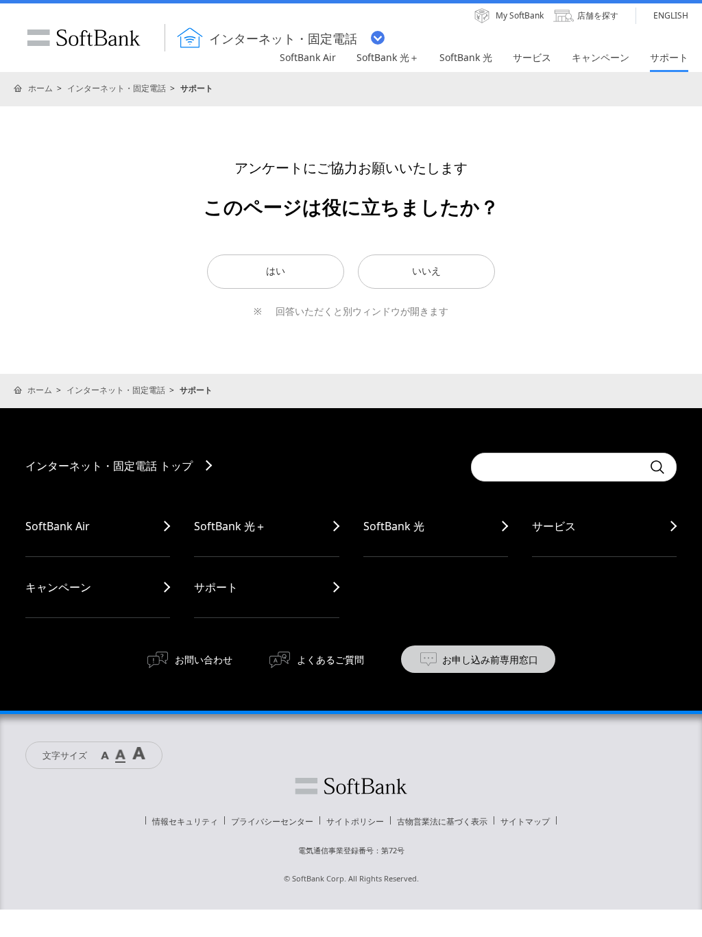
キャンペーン (58, 587)
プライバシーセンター (272, 821)
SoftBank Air (57, 526)
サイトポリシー (355, 821)
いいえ (426, 270)
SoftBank (83, 37)
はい (275, 270)
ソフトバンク (351, 786)
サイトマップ (525, 821)
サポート (216, 587)
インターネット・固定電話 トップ (109, 465)
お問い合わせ (203, 659)
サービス (554, 526)
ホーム (40, 88)
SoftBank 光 (393, 526)
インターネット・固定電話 (116, 88)
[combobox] (557, 467)
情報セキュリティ (185, 821)
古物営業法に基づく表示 (442, 821)
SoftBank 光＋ (230, 526)
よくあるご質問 (330, 659)
